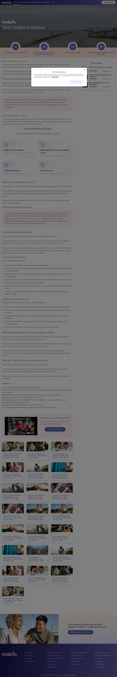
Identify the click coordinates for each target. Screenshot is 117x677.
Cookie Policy (55, 77)
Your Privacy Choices (76, 81)
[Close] (84, 70)
